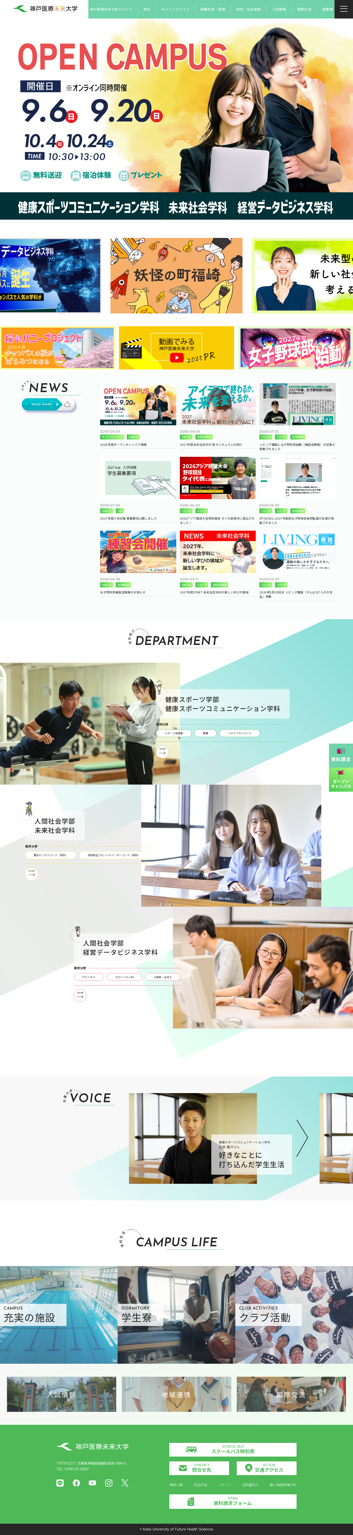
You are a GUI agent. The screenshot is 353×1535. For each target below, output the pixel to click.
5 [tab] (184, 318)
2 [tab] (173, 318)
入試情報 (279, 9)
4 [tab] (181, 318)
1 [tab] (169, 318)
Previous (125, 1138)
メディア (224, 1484)
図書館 (327, 9)
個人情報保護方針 (283, 1484)
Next (301, 1138)
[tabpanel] (176, 275)
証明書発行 (250, 1484)
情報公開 (176, 1484)
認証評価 (200, 1484)
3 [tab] (177, 318)
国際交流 (304, 9)
